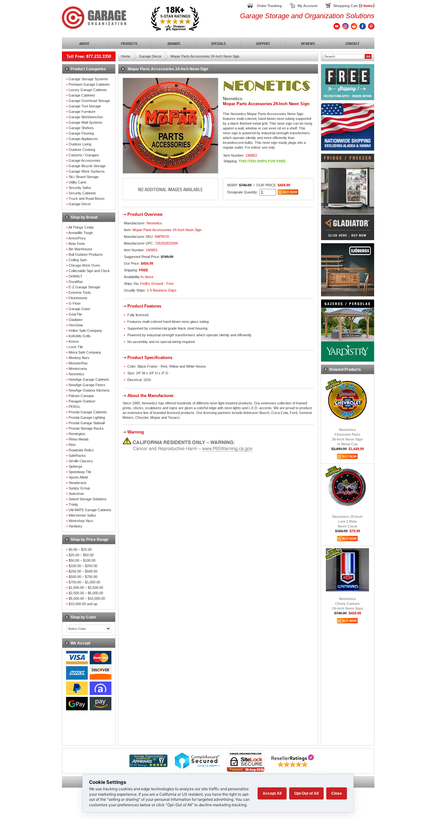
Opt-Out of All (306, 793)
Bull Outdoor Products (86, 254)
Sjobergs (75, 466)
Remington (77, 434)
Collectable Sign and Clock (89, 271)
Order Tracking (269, 6)
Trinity (73, 504)
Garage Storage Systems (88, 79)
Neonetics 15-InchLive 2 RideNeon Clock (347, 521)
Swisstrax (76, 493)
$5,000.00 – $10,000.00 (87, 598)
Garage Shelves (81, 128)
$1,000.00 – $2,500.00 (86, 587)
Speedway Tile (80, 472)
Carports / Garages (84, 155)
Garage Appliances (83, 139)
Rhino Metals (79, 439)
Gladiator (76, 320)
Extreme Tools (80, 292)
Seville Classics (81, 461)
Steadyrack (77, 483)
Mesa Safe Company (85, 352)
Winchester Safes (82, 515)
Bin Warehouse (80, 249)
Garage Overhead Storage (89, 101)
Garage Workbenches (86, 117)
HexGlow (76, 325)
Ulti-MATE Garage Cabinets (90, 510)
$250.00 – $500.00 (83, 571)
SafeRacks (77, 455)
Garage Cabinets (82, 95)
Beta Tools (77, 244)
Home (125, 56)
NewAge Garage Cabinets (89, 379)
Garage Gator (79, 309)
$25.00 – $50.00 (81, 555)
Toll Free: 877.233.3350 (88, 56)
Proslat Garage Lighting (87, 417)
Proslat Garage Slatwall (87, 423)
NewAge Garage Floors (87, 385)
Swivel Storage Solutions (88, 499)
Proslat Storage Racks (86, 428)
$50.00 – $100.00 (82, 560)
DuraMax (76, 282)
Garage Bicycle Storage (87, 166)
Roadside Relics (81, 450)
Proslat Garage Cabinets (88, 412)
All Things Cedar (81, 227)
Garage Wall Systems (85, 122)
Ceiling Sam (78, 260)
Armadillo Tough (80, 233)
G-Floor (75, 303)
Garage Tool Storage (85, 106)
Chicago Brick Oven (84, 265)
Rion (72, 445)
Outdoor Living (80, 144)
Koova (74, 341)
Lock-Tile (76, 347)
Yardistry (75, 526)
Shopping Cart (345, 6)
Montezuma (78, 368)
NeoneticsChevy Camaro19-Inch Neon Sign (347, 603)
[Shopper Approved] (148, 765)
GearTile (75, 314)
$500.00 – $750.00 (83, 577)
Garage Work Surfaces (87, 171)
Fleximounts (78, 298)
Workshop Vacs (81, 521)
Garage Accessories (85, 160)
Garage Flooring (81, 133)
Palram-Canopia (81, 396)
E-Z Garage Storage (84, 287)
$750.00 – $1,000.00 (84, 582)
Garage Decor (80, 204)
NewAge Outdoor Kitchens (89, 390)
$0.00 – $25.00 (80, 549)
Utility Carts (77, 182)
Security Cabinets (82, 193)
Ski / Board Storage (84, 177)
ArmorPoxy (77, 238)
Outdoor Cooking (82, 150)
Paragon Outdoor (82, 401)
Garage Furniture (82, 111)
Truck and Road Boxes (87, 198)
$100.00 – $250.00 (83, 566)
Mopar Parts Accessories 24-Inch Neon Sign (204, 56)
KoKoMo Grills (80, 336)
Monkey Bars (79, 358)
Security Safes (80, 188)
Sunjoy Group (79, 488)
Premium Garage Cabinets (89, 84)
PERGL (74, 407)
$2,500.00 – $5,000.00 (86, 593)
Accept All (272, 793)
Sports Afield (78, 477)
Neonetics (76, 374)
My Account (307, 6)
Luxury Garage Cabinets (88, 90)
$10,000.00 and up (83, 604)
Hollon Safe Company (85, 330)
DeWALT (75, 276)
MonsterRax (78, 363)
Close (336, 793)
